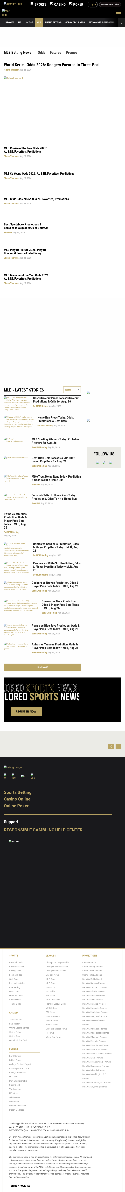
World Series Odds (17, 1105)
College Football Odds (56, 970)
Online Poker (16, 805)
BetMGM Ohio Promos (92, 1058)
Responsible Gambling (29, 830)
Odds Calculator (75, 22)
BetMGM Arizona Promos (93, 983)
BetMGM (8, 232)
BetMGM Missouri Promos (94, 1037)
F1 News (50, 1033)
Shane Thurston (11, 69)
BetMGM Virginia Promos (93, 1070)
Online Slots (14, 1036)
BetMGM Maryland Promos (94, 1016)
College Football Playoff (20, 1064)
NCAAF (29, 22)
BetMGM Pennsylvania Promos (96, 1062)
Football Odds (15, 975)
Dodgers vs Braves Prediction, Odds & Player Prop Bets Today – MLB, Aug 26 (55, 584)
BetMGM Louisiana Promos (95, 1012)
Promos (10, 22)
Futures (55, 52)
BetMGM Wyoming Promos (94, 1087)
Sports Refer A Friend (92, 970)
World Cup (14, 1101)
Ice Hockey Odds (17, 983)
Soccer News (52, 1020)
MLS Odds (51, 983)
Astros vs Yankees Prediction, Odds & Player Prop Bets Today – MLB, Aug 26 (55, 646)
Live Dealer (14, 1024)
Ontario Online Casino (19, 1040)
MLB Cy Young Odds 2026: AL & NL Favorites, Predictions (39, 173)
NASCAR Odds (16, 995)
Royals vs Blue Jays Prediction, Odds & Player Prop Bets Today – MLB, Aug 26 (56, 627)
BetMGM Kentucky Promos (94, 1008)
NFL (20, 22)
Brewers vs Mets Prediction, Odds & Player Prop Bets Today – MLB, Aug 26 (60, 604)
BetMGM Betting (40, 406)
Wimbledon (14, 1097)
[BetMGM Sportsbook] (15, 4)
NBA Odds (50, 987)
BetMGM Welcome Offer (102, 22)
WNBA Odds (51, 1008)
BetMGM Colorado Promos (94, 987)
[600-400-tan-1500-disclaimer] (104, 429)
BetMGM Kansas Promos (94, 1004)
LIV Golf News (52, 975)
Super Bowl (14, 1085)
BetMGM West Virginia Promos (96, 1082)
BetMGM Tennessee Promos (95, 1066)
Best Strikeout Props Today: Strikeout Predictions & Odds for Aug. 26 (56, 399)
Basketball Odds (16, 966)
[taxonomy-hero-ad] (62, 109)
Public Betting (53, 22)
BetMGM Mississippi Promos (95, 1033)
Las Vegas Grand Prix (19, 1068)
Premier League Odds (56, 1004)
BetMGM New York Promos (95, 1049)
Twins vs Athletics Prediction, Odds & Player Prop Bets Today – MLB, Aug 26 (15, 520)
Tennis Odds (15, 1004)
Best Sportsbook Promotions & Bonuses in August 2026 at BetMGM (26, 226)
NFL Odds (50, 991)
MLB (39, 22)
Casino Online (17, 799)
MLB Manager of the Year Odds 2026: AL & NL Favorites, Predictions (26, 276)
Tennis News (52, 1024)
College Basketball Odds (57, 966)
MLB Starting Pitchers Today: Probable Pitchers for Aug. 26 (55, 441)
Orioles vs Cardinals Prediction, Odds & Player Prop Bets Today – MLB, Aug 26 (56, 547)
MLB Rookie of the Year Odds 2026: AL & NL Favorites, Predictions (25, 149)
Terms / (14, 1185)
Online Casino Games (19, 1028)
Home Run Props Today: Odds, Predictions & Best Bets (55, 419)
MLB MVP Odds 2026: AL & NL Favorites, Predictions (36, 199)
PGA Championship (18, 1081)
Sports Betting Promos (92, 966)
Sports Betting (18, 792)
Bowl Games (15, 1056)
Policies (25, 1185)
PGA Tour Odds (53, 1000)
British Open (15, 1060)
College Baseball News (56, 1029)
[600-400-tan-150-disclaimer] (104, 401)
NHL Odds (50, 995)
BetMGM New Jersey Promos (96, 1045)
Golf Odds (14, 979)
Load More (42, 667)
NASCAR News (53, 1016)
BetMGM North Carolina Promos (97, 1053)
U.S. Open (13, 1093)
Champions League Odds (57, 962)
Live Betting (14, 987)
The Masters (15, 1089)
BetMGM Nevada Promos (94, 1041)
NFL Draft (13, 1076)
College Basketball (17, 1072)
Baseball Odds (16, 962)
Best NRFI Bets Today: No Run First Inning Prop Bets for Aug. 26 (53, 459)
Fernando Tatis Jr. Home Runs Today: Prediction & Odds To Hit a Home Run (54, 497)
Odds (41, 52)
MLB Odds (51, 979)
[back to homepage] (9, 13)
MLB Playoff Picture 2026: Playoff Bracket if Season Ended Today (25, 251)
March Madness (16, 1110)
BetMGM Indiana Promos (93, 995)
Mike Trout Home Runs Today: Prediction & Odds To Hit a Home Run (56, 478)
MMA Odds (14, 991)
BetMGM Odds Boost (92, 979)
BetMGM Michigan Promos (94, 1029)
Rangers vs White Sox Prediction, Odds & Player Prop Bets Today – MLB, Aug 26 (57, 566)
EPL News (50, 1012)
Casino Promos (89, 962)
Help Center (69, 830)
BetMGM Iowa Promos (92, 1000)
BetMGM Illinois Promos (93, 991)
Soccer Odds (15, 1000)
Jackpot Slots (15, 1019)
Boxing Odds (15, 970)
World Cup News (53, 1037)
